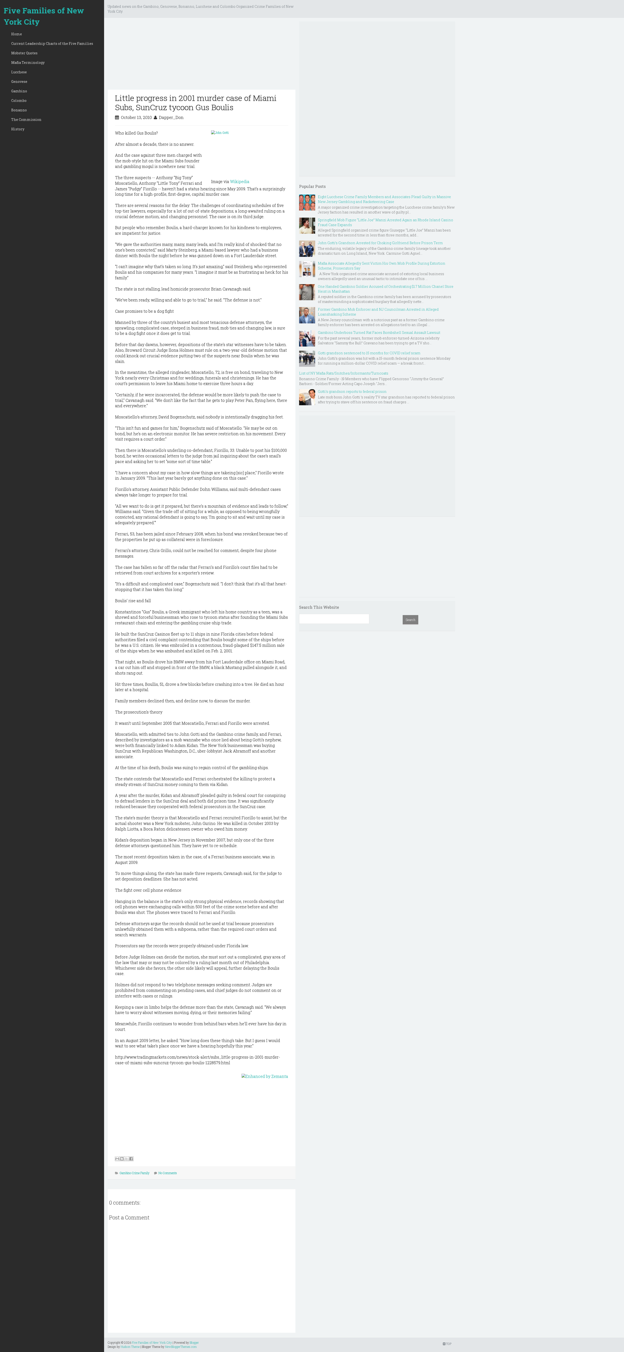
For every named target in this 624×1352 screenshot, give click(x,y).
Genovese (19, 81)
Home (16, 34)
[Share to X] (126, 1158)
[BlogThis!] (121, 1158)
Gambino (19, 91)
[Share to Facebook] (131, 1158)
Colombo (19, 100)
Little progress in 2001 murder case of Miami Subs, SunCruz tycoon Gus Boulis (196, 102)
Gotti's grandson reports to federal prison (352, 391)
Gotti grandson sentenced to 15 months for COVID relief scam (369, 353)
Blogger (194, 1342)
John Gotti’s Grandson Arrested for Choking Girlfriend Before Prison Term (380, 243)
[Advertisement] (201, 55)
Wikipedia (239, 181)
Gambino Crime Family (134, 1173)
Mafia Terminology (28, 62)
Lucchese (19, 72)
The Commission (26, 119)
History (17, 129)
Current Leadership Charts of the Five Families (52, 43)
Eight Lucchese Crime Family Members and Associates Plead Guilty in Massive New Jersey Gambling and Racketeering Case (384, 199)
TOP (448, 1344)
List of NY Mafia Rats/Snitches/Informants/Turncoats (343, 373)
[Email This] (117, 1158)
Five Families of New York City (44, 16)
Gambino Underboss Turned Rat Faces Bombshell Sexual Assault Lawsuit (379, 332)
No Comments (167, 1173)
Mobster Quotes (24, 53)
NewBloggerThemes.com (181, 1347)
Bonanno (19, 110)
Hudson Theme (130, 1347)
